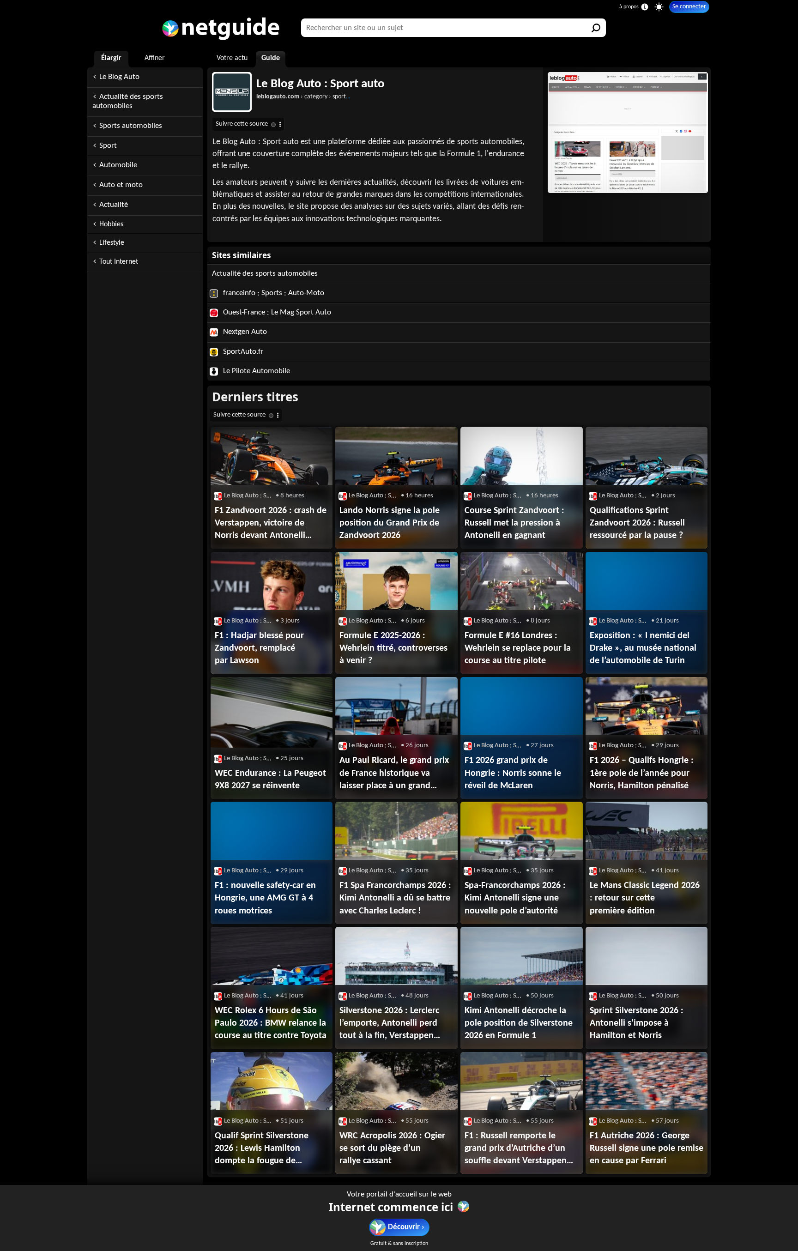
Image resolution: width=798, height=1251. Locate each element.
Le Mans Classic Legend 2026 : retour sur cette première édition (645, 898)
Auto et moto (121, 185)
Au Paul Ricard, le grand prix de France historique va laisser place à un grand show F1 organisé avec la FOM (394, 774)
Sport (108, 146)
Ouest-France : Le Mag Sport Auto (276, 312)
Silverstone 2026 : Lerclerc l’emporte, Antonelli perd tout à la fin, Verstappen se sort (389, 1024)
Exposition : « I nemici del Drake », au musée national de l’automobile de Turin (643, 648)
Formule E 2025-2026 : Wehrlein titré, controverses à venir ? (393, 648)
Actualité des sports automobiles (127, 101)
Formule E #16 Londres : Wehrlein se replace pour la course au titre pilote (518, 648)
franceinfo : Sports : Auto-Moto (272, 293)
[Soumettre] (596, 27)
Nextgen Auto (244, 332)
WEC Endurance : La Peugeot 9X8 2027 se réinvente (270, 780)
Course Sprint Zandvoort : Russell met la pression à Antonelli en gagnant (514, 523)
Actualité (113, 205)
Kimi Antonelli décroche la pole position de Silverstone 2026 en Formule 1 (519, 1023)
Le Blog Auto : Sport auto (320, 84)
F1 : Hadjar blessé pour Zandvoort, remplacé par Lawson (259, 648)
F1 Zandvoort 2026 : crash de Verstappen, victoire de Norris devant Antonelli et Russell (270, 524)
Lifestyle (111, 243)
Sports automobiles (130, 126)
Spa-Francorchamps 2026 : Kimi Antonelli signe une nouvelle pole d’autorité (515, 898)
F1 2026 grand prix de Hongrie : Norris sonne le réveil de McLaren (513, 773)
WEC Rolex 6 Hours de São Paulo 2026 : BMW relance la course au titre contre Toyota (270, 1023)
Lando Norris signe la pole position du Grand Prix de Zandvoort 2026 (389, 523)
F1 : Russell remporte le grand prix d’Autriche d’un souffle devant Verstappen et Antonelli (516, 1149)
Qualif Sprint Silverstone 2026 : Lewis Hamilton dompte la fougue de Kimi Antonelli (261, 1149)
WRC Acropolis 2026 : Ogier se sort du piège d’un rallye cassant (392, 1148)
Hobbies (111, 224)
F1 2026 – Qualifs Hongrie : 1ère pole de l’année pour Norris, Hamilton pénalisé (642, 773)
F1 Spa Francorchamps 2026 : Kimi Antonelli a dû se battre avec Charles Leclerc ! (395, 898)
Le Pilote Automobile (255, 371)
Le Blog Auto (119, 77)
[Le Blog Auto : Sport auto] (627, 132)
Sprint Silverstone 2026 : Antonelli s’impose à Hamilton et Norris (636, 1023)
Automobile (118, 165)
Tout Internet (118, 262)
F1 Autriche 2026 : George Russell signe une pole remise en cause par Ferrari (646, 1148)
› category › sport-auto (308, 96)
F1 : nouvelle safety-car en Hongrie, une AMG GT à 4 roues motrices (265, 898)
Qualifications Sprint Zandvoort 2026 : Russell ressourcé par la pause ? (637, 523)
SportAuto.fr (242, 352)
